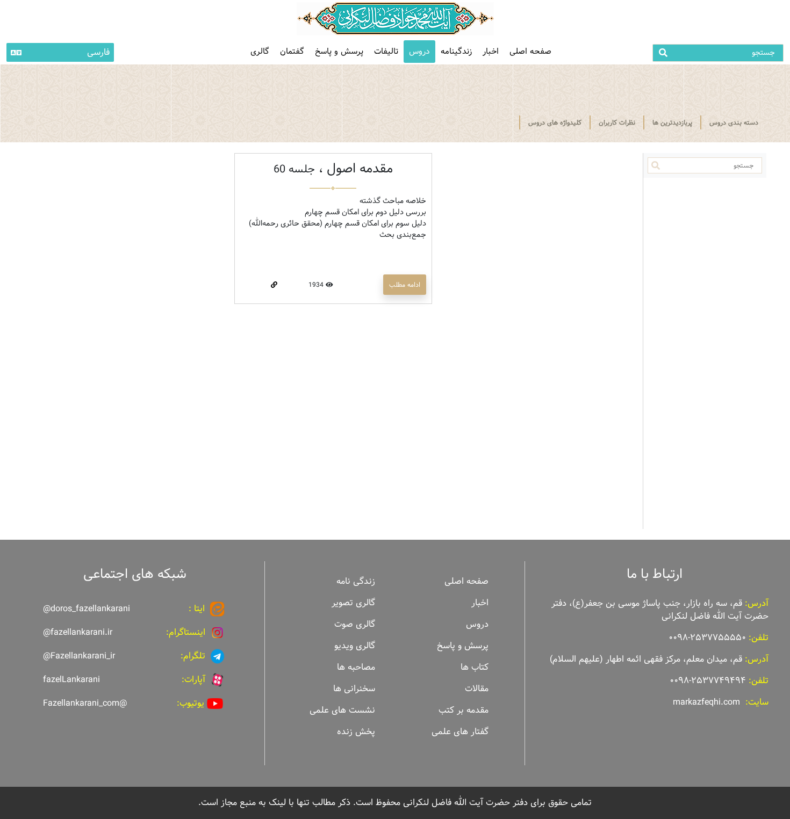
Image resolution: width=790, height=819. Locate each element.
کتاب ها (475, 667)
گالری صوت (354, 624)
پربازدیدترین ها (672, 122)
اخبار (491, 51)
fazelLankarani (71, 679)
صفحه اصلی (530, 51)
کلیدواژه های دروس (554, 122)
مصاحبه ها (356, 667)
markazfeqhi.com (706, 702)
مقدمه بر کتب (464, 710)
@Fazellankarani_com (85, 703)
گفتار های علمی (460, 731)
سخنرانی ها (354, 689)
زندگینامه (456, 51)
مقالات (477, 689)
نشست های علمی (342, 710)
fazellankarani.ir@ (77, 632)
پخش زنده (356, 731)
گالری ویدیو (354, 646)
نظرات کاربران (617, 122)
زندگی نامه (355, 581)
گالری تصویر (353, 603)
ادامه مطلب (404, 284)
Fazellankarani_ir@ (79, 656)
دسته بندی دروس (733, 122)
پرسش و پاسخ (339, 51)
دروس (419, 51)
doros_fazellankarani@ (86, 608)
